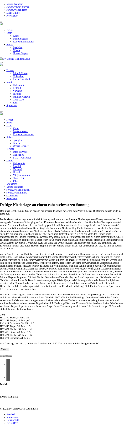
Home (9, 119)
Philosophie (19, 85)
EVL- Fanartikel (21, 79)
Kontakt (10, 414)
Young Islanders (14, 4)
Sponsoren (11, 105)
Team (9, 32)
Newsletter (11, 15)
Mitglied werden (21, 96)
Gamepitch (12, 195)
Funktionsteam (20, 38)
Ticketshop (18, 76)
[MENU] (1, 22)
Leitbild (17, 88)
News (9, 30)
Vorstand (17, 90)
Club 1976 (18, 99)
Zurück (4, 349)
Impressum (12, 417)
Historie (17, 93)
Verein (9, 82)
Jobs (15, 102)
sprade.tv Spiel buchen (18, 7)
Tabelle (16, 50)
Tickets (10, 70)
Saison (9, 44)
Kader (16, 35)
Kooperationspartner (23, 41)
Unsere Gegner (20, 53)
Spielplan (17, 47)
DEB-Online (13, 12)
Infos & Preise (20, 73)
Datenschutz (12, 420)
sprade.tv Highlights (16, 9)
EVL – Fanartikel (22, 157)
